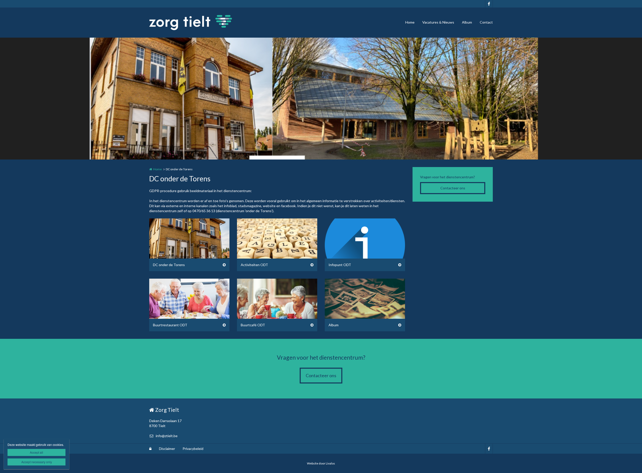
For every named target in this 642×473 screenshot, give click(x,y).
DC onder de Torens (169, 265)
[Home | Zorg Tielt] (198, 22)
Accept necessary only (36, 462)
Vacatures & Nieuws (438, 22)
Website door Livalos (321, 463)
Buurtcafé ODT (253, 325)
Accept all (36, 452)
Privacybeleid (193, 448)
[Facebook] (489, 4)
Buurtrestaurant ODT (170, 325)
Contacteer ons (452, 188)
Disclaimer (167, 448)
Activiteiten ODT (254, 265)
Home (410, 22)
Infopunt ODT (340, 265)
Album (467, 22)
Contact (486, 22)
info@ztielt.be (167, 436)
